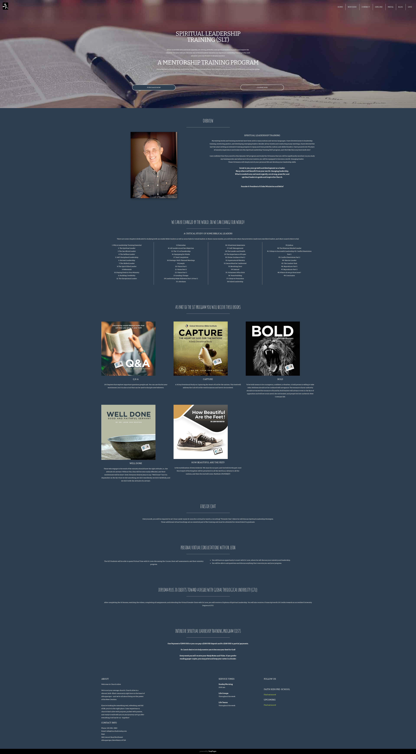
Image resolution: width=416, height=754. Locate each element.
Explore (379, 7)
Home (340, 7)
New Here (352, 7)
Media (390, 7)
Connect (366, 7)
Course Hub (262, 87)
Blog (400, 7)
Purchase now (154, 87)
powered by (208, 751)
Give (410, 7)
